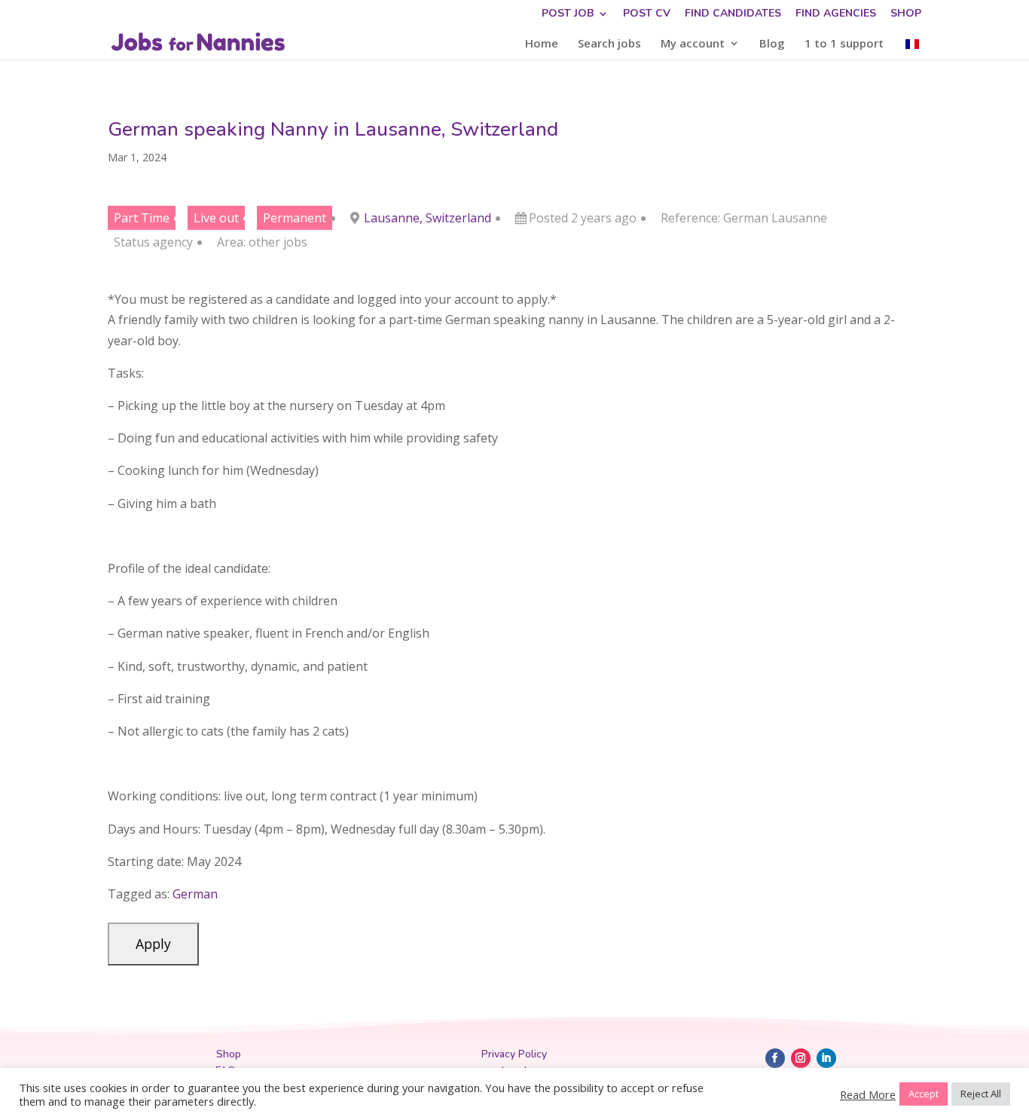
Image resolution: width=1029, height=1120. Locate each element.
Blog (772, 44)
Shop (905, 14)
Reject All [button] (980, 1093)
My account (693, 44)
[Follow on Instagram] (801, 1058)
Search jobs (609, 44)
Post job (568, 14)
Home (541, 44)
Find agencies (835, 14)
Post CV (646, 14)
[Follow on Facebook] (775, 1058)
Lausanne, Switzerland (427, 218)
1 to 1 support (844, 44)
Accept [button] (923, 1093)
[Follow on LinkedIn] (826, 1058)
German (195, 894)
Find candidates (733, 14)
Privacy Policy (514, 1054)
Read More (868, 1094)
